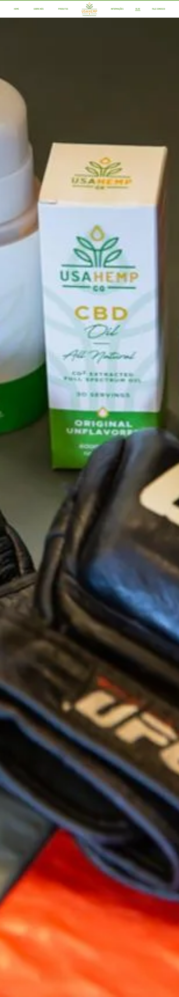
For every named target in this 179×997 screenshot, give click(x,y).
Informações (117, 9)
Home (16, 9)
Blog (137, 9)
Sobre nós (39, 9)
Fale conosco (158, 9)
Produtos (63, 9)
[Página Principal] (89, 9)
